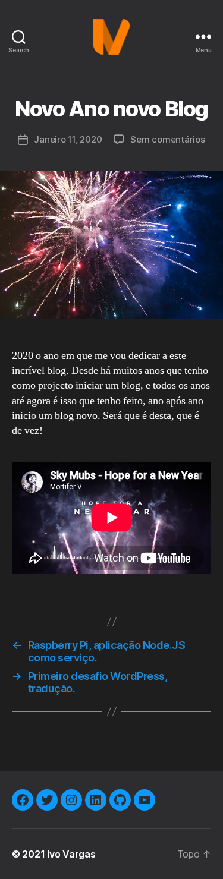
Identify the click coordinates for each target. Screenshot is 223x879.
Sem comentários (167, 139)
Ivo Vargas (71, 854)
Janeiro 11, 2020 (68, 139)
